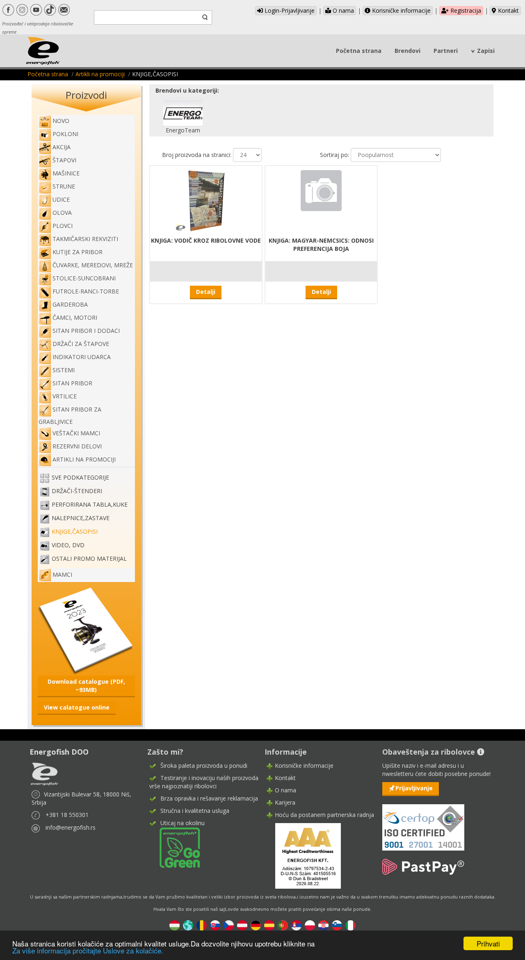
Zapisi (486, 51)
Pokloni (65, 134)
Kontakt (507, 10)
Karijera (285, 802)
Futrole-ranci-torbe (85, 291)
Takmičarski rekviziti (85, 239)
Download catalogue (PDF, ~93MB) (86, 686)
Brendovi (407, 51)
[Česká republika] (229, 924)
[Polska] (310, 924)
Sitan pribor (72, 383)
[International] (188, 924)
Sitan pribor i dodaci (86, 330)
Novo (60, 121)
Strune (63, 186)
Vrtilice (64, 396)
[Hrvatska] (323, 924)
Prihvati (488, 943)
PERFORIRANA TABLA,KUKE (90, 505)
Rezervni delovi (77, 446)
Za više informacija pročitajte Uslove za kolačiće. (87, 950)
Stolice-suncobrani (84, 278)
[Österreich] (242, 924)
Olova (62, 212)
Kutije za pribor (77, 252)
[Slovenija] (337, 924)
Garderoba (70, 304)
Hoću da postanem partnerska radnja (324, 815)
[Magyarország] (174, 924)
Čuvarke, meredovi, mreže (92, 265)
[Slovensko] (215, 924)
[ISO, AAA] (423, 822)
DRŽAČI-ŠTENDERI (77, 491)
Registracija (465, 10)
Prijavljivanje (414, 788)
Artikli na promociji (100, 74)
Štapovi (64, 160)
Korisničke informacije (400, 10)
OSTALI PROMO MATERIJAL (89, 559)
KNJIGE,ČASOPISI (75, 532)
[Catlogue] (86, 630)
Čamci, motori (74, 317)
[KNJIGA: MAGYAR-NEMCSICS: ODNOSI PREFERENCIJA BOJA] (321, 189)
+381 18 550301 (67, 815)
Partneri (446, 51)
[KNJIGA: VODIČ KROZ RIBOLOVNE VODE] (206, 200)
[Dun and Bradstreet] (303, 855)
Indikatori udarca (81, 357)
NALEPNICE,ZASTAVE (81, 518)
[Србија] (296, 924)
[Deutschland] (256, 924)
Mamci (62, 574)
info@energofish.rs (71, 827)
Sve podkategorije (80, 478)
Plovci (62, 226)
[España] (269, 924)
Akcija (61, 147)
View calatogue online (77, 707)
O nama (342, 10)
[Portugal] (283, 924)
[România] (202, 924)
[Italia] (350, 924)
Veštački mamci (76, 433)
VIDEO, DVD (68, 545)
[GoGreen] (174, 847)
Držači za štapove (80, 344)
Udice (61, 199)
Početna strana (358, 51)
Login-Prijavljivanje (289, 10)
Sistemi (63, 370)
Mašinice (66, 173)
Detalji (205, 292)
